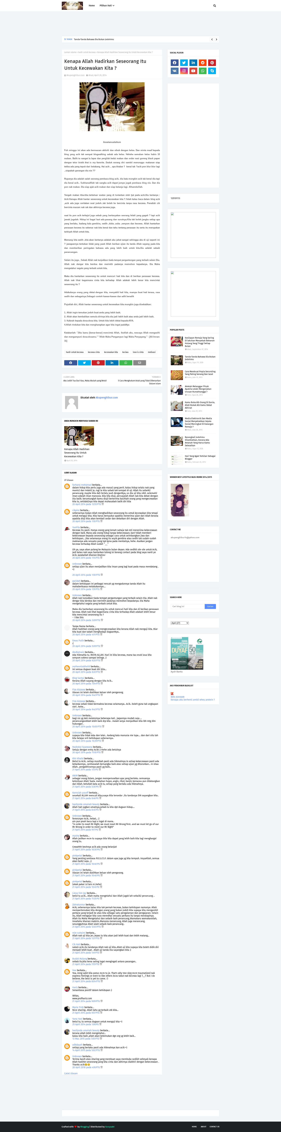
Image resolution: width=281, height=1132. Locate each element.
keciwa (125, 352)
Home (194, 1127)
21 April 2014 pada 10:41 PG (86, 887)
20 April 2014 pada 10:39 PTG (87, 741)
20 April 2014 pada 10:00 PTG (87, 726)
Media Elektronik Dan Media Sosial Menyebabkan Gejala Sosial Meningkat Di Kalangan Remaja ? (199, 422)
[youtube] (193, 71)
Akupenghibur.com (75, 75)
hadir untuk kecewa (87, 52)
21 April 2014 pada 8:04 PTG (86, 981)
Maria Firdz (78, 1007)
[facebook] (175, 62)
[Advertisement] (121, 23)
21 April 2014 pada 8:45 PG (85, 809)
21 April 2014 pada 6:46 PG (85, 798)
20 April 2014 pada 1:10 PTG (86, 521)
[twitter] (184, 62)
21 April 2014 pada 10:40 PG (86, 864)
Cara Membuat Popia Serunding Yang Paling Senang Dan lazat (200, 372)
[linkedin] (193, 62)
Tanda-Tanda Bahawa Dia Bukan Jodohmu (200, 358)
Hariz (75, 987)
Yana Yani (77, 1018)
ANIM (75, 775)
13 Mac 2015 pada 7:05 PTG (86, 1038)
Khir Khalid (78, 758)
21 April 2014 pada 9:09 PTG (86, 1001)
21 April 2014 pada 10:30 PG (86, 849)
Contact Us (214, 1127)
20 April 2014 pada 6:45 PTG (86, 672)
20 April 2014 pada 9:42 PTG (86, 695)
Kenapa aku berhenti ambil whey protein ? (193, 699)
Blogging (84, 1126)
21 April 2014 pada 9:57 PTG (86, 1012)
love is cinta (138, 352)
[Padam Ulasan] (103, 504)
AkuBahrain (78, 652)
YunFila (76, 527)
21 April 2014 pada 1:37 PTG (86, 938)
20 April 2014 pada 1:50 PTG (86, 575)
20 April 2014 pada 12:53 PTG (87, 504)
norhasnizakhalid (81, 666)
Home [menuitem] (92, 5)
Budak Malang (79, 958)
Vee (74, 970)
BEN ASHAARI (177, 697)
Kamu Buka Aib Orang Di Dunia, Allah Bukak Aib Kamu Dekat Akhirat (200, 405)
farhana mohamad (82, 484)
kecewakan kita (111, 352)
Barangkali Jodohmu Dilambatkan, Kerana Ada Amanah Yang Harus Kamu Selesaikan (114, 39)
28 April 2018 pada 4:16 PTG (86, 1067)
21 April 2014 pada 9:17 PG (85, 829)
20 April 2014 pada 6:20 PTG (86, 660)
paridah (76, 581)
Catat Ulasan (71, 1073)
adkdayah (77, 1044)
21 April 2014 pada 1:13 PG (85, 769)
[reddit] (203, 62)
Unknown (77, 563)
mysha (75, 835)
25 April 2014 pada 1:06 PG (85, 1024)
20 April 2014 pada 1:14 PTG (86, 557)
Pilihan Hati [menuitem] (106, 5)
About (203, 1127)
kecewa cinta (94, 352)
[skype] (212, 71)
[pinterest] (212, 62)
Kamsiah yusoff (80, 792)
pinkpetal (77, 855)
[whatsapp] (203, 71)
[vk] (175, 71)
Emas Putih (78, 640)
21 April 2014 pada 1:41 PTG (86, 952)
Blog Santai (78, 678)
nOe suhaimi (79, 932)
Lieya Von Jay (79, 893)
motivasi (151, 352)
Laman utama (70, 52)
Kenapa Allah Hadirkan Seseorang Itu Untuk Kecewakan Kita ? (76, 453)
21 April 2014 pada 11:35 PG (86, 898)
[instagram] (184, 71)
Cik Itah (76, 944)
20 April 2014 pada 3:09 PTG (86, 620)
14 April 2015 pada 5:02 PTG (86, 1050)
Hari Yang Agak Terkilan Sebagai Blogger (200, 457)
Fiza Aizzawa (78, 689)
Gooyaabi (109, 1126)
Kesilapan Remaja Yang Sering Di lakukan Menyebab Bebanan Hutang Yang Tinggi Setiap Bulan (200, 342)
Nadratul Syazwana (82, 747)
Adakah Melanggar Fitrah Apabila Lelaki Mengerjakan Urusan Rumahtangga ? (198, 389)
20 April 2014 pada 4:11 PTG (86, 634)
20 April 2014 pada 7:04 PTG (86, 683)
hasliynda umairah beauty (86, 804)
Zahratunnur (78, 904)
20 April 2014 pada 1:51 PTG (86, 589)
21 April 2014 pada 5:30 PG (85, 786)
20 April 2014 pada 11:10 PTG (86, 752)
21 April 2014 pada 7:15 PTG (86, 964)
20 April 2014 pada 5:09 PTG (86, 646)
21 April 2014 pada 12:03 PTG (86, 926)
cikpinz (76, 510)
